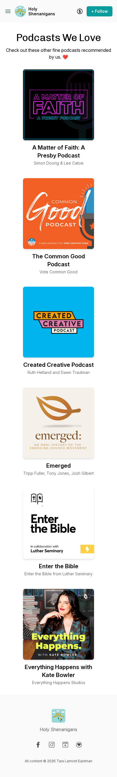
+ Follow (99, 11)
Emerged (58, 465)
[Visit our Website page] (65, 745)
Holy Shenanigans (41, 11)
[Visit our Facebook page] (38, 745)
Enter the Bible (58, 566)
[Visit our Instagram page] (52, 745)
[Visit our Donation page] (79, 745)
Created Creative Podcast (58, 364)
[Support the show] (79, 11)
